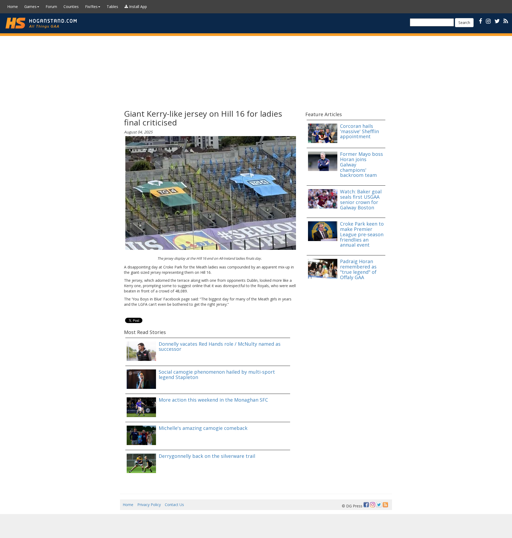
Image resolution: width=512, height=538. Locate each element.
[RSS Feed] (385, 504)
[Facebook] (366, 504)
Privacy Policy (149, 504)
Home (12, 6)
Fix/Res (91, 6)
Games (30, 6)
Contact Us (174, 504)
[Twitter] (379, 504)
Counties (71, 6)
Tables (112, 6)
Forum (51, 6)
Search (464, 22)
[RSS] (505, 21)
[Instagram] (372, 504)
